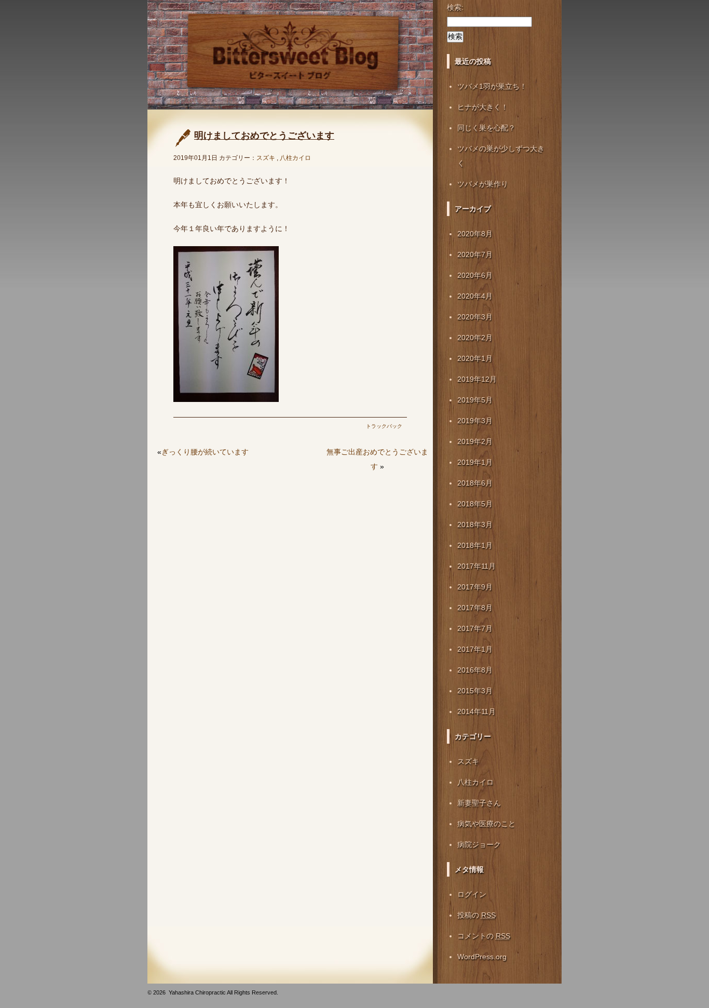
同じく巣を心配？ (486, 128)
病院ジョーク (479, 844)
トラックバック (384, 426)
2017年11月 (476, 566)
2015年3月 (475, 691)
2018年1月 (475, 545)
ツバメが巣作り (482, 184)
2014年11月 (476, 711)
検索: (455, 7)
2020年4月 (475, 296)
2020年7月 (475, 254)
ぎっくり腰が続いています (205, 452)
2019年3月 (475, 420)
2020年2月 (475, 337)
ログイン (471, 894)
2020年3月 (475, 317)
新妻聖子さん (479, 803)
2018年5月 (475, 504)
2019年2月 (475, 441)
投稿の (476, 915)
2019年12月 (477, 379)
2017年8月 (475, 607)
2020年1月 (475, 358)
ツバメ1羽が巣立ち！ (492, 86)
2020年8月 (475, 234)
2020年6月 (475, 275)
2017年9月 (475, 587)
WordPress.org (482, 956)
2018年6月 (475, 483)
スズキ (265, 158)
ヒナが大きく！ (482, 107)
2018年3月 (475, 524)
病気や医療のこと (486, 823)
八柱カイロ (295, 158)
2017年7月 (475, 628)
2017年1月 (475, 649)
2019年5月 (475, 400)
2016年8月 (475, 670)
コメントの (483, 936)
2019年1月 (475, 462)
